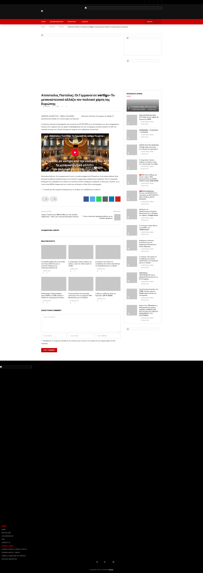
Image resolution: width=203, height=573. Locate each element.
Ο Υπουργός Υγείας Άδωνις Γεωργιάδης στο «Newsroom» (148, 228)
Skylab (111, 569)
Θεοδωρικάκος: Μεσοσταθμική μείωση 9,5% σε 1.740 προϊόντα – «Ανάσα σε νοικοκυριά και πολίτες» (52, 295)
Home (43, 27)
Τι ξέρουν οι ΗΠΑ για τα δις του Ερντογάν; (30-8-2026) (105, 294)
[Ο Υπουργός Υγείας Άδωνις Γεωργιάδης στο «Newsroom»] (132, 230)
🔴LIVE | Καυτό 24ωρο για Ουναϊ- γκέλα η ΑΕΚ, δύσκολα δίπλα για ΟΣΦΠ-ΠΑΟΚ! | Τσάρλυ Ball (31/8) (148, 178)
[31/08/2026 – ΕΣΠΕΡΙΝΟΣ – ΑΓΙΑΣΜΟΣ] (132, 135)
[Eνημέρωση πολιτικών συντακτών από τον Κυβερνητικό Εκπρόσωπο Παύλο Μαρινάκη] (132, 245)
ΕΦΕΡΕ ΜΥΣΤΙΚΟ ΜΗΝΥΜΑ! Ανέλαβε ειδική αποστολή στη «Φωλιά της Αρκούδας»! (149, 147)
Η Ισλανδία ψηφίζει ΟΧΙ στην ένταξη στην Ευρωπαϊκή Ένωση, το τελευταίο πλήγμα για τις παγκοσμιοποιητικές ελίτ (53, 265)
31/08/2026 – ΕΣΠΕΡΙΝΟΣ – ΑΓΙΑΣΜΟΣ (148, 131)
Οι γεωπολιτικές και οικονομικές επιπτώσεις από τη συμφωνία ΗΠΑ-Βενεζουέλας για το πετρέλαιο (80, 295)
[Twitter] (151, 2)
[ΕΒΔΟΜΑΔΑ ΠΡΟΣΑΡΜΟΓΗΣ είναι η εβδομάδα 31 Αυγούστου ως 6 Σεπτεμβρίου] (132, 277)
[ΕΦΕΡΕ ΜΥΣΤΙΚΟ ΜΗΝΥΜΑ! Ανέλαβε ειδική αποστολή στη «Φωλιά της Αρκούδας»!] (132, 150)
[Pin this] (118, 199)
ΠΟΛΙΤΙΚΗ (52, 27)
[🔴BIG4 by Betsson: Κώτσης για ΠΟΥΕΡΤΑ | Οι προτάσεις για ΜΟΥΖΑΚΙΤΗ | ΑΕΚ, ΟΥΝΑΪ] (132, 196)
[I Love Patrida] (47, 11)
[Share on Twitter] (92, 199)
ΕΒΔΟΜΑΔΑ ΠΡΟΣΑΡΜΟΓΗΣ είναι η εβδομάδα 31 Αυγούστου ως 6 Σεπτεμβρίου (148, 276)
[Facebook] (147, 2)
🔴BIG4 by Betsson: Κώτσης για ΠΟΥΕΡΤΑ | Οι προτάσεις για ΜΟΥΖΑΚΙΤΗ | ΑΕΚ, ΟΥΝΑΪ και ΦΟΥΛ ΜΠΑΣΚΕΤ (148, 195)
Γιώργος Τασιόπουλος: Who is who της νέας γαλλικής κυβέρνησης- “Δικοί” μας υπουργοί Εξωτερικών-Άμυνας (60, 216)
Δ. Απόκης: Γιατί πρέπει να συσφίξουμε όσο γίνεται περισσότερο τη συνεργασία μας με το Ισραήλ (107, 264)
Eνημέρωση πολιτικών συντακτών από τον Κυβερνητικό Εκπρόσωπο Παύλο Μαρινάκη (147, 243)
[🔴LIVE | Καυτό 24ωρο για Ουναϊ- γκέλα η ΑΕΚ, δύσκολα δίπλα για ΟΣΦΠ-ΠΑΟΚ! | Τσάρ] (132, 179)
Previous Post (46, 211)
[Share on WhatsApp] (99, 199)
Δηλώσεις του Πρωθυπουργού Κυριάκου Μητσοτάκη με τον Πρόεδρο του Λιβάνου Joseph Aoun (148, 212)
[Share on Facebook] (86, 199)
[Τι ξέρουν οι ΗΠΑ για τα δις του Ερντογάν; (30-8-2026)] (108, 284)
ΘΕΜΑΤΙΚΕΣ (72, 22)
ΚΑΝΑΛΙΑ (85, 22)
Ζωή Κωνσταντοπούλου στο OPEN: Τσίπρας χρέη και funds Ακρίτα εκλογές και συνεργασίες (148, 292)
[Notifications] (160, 2)
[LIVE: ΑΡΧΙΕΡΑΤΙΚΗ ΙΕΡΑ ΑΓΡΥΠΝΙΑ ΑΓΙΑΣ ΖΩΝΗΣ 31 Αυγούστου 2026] (132, 120)
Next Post (117, 211)
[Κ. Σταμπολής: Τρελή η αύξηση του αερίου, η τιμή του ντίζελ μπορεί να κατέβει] (80, 252)
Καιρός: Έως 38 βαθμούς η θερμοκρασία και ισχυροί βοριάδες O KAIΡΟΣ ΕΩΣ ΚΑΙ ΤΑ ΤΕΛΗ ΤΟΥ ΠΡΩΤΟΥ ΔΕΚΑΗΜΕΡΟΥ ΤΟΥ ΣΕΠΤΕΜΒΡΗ (148, 310)
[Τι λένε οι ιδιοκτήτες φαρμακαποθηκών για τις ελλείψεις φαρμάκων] (117, 217)
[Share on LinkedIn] (111, 199)
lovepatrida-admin (50, 230)
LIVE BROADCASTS (56, 22)
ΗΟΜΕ (43, 22)
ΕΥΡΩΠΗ (61, 27)
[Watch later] (155, 2)
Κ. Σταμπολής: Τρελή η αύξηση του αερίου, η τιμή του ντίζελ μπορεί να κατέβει (80, 264)
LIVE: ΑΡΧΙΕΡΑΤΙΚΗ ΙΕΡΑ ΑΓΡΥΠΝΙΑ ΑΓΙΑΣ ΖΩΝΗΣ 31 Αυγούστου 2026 (148, 117)
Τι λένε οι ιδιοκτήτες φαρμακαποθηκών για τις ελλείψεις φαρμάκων (98, 217)
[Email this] (105, 199)
